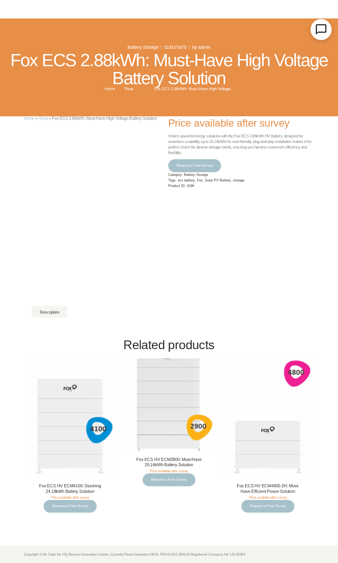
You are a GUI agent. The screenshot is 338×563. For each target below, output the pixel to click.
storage (238, 180)
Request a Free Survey (195, 165)
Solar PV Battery (218, 180)
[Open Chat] (321, 29)
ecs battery (186, 180)
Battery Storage (143, 47)
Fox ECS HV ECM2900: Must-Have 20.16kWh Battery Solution (168, 462)
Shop (128, 89)
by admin (201, 47)
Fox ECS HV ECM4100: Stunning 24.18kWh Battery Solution (70, 489)
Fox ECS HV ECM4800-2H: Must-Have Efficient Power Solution (268, 489)
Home (110, 89)
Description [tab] (49, 312)
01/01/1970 (175, 47)
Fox (200, 180)
